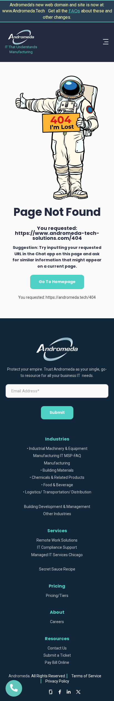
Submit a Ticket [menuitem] (57, 655)
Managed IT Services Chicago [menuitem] (57, 555)
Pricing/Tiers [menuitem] (57, 596)
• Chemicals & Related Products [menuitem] (57, 478)
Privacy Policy (57, 681)
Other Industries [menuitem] (57, 514)
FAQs (74, 11)
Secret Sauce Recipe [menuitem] (57, 569)
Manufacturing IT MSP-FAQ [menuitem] (57, 456)
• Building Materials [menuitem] (57, 470)
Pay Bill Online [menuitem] (57, 663)
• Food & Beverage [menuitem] (57, 485)
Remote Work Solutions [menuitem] (57, 540)
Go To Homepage (57, 281)
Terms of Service (86, 676)
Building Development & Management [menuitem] (57, 507)
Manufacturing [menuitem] (57, 463)
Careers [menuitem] (57, 622)
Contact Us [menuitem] (57, 648)
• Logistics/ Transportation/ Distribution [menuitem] (57, 492)
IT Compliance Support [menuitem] (57, 547)
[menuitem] (57, 500)
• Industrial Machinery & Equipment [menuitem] (57, 449)
